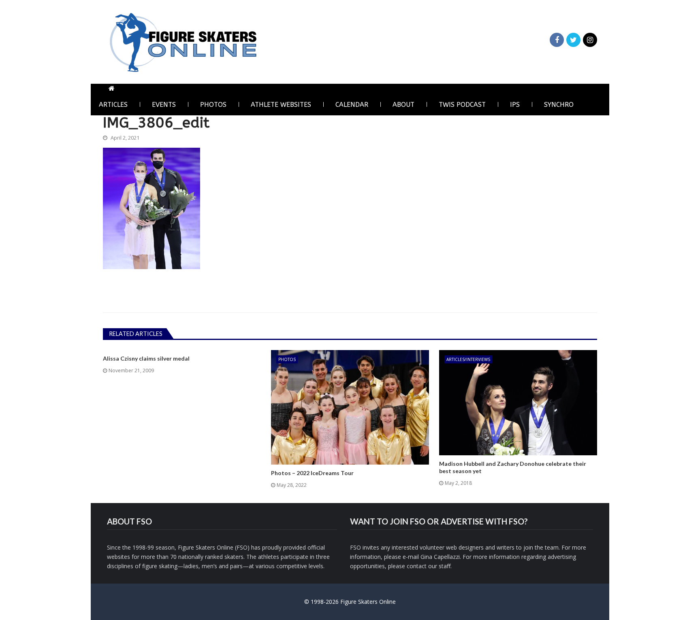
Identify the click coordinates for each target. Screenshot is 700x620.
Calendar (351, 104)
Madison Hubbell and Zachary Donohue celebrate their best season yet (512, 467)
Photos (213, 104)
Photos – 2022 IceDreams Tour (312, 472)
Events (164, 104)
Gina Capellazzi (440, 557)
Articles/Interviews (468, 359)
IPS (515, 104)
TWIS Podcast (462, 104)
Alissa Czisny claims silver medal (146, 358)
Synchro (559, 104)
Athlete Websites (281, 104)
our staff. (440, 566)
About (403, 104)
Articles (113, 104)
